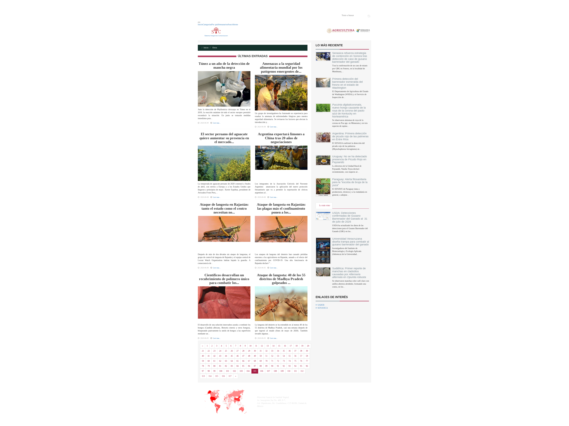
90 (272, 366)
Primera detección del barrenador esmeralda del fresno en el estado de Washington (347, 83)
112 (302, 371)
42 (214, 356)
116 (223, 376)
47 (243, 356)
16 (285, 346)
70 (266, 361)
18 (296, 346)
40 (203, 356)
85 (243, 366)
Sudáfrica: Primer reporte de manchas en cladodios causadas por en (349, 273)
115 (216, 376)
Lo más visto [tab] (324, 205)
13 (268, 346)
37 (295, 351)
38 (301, 351)
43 (220, 356)
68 (255, 361)
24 (220, 351)
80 (214, 366)
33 (272, 351)
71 (272, 361)
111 (295, 371)
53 (278, 356)
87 (255, 366)
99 (214, 371)
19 (302, 346)
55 (290, 356)
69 (261, 361)
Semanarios (223, 24)
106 (261, 371)
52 (272, 356)
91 (278, 366)
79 (209, 366)
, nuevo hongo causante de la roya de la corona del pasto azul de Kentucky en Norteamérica (349, 110)
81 (220, 366)
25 (226, 351)
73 (284, 361)
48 (249, 356)
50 (261, 356)
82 (226, 366)
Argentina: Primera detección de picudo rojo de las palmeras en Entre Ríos (350, 136)
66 (243, 361)
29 (249, 351)
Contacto (228, 15)
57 (301, 356)
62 (220, 361)
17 (291, 346)
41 (209, 356)
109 (282, 371)
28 (243, 351)
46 (237, 356)
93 (290, 366)
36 (290, 351)
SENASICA (323, 308)
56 (295, 356)
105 (254, 371)
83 (232, 366)
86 (249, 366)
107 (268, 371)
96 (307, 366)
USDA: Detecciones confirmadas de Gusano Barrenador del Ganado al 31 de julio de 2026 (349, 217)
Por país (214, 24)
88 (261, 366)
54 (284, 356)
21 (203, 351)
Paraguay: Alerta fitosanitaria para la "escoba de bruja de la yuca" (349, 182)
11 (256, 346)
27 (237, 351)
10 (250, 346)
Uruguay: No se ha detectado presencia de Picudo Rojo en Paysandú (349, 159)
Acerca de (214, 15)
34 (278, 351)
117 (229, 376)
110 (288, 371)
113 (203, 376)
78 (203, 366)
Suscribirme (233, 24)
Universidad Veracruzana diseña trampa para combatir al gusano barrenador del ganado (350, 241)
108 (275, 371)
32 (266, 351)
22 (209, 351)
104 (248, 371)
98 (209, 371)
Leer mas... (217, 123)
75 (295, 361)
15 (279, 346)
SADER (321, 305)
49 (255, 356)
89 (266, 366)
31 (261, 351)
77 (307, 361)
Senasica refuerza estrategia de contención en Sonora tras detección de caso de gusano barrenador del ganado (349, 57)
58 (307, 356)
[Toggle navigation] (199, 22)
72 (278, 361)
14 (273, 346)
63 (226, 361)
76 (301, 361)
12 (262, 346)
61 (214, 361)
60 (209, 361)
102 (234, 371)
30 (255, 351)
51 (266, 356)
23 (214, 351)
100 (220, 371)
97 (203, 371)
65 (237, 361)
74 (290, 361)
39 (307, 351)
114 (209, 376)
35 (284, 351)
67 (249, 361)
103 (241, 371)
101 (227, 371)
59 (203, 361)
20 (308, 346)
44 (226, 356)
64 (232, 361)
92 (284, 366)
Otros (214, 48)
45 (232, 356)
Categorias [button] (207, 24)
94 (295, 366)
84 (237, 366)
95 (301, 366)
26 (232, 351)
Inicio (202, 15)
